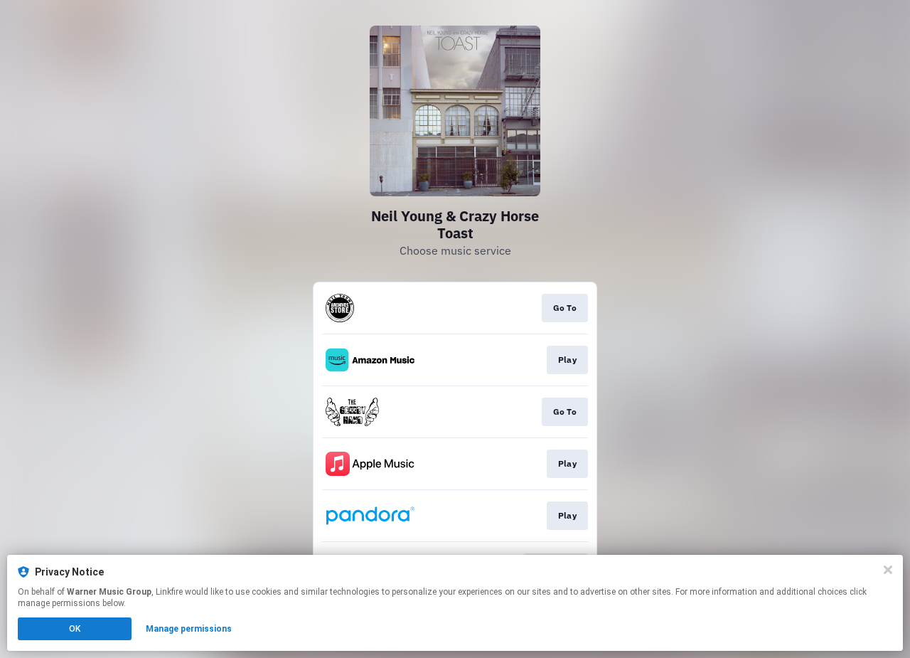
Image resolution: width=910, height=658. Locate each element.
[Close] (888, 569)
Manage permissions (189, 629)
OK (74, 629)
